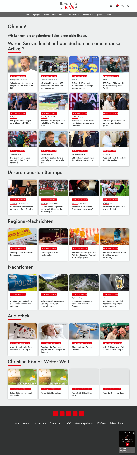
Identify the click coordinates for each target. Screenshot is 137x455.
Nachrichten (57, 14)
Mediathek (87, 14)
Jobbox (100, 14)
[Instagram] (18, 6)
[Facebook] (14, 6)
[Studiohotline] (26, 6)
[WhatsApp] (10, 6)
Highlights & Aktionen (40, 14)
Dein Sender (72, 14)
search (128, 6)
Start (27, 14)
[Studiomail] (22, 6)
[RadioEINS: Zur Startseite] (68, 6)
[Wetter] (122, 6)
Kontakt (108, 14)
